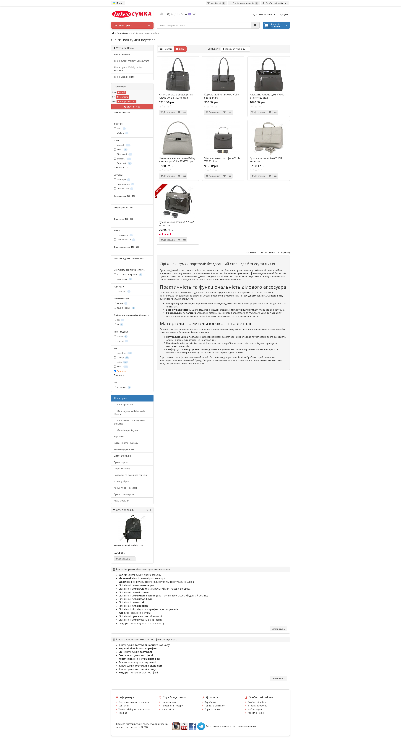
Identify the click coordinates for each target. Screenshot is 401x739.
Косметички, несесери (126, 487)
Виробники (210, 702)
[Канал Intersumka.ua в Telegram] (201, 725)
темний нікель (125, 308)
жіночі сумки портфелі (138, 672)
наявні (121, 336)
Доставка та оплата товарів (133, 702)
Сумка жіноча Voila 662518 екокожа (266, 160)
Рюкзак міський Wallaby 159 (128, 545)
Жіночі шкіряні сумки (124, 76)
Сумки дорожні (122, 462)
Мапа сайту (167, 709)
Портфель (123, 97)
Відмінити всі (133, 106)
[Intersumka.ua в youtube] (184, 725)
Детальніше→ (278, 629)
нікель (121, 303)
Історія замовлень (257, 705)
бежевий (123, 158)
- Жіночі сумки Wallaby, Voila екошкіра (129, 422)
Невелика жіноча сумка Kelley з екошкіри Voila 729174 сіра (177, 160)
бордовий (124, 163)
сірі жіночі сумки (135, 612)
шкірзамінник (125, 184)
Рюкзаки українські (124, 449)
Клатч (122, 366)
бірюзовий (124, 154)
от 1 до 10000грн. (127, 101)
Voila (121, 128)
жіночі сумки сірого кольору (140, 575)
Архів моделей (121, 500)
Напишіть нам (168, 702)
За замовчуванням (235, 48)
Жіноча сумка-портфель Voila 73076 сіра (222, 160)
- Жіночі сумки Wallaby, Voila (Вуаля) (129, 412)
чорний (123, 145)
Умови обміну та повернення (134, 709)
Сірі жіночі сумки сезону (140, 619)
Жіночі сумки (123, 33)
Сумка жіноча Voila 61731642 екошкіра (176, 223)
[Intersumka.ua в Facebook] (193, 725)
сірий (122, 92)
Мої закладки (254, 709)
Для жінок (123, 387)
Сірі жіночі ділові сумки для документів (149, 609)
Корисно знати (212, 709)
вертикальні (124, 235)
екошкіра (123, 179)
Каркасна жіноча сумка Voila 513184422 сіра (267, 96)
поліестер (123, 291)
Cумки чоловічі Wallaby (126, 442)
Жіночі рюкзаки (122, 54)
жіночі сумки (138, 648)
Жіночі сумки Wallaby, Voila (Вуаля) (132, 60)
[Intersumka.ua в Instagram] (176, 725)
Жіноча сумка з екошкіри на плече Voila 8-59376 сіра (176, 96)
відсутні (122, 341)
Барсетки (119, 436)
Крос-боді (124, 353)
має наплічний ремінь (129, 274)
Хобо (122, 362)
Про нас (122, 712)
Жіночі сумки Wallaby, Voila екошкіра (128, 69)
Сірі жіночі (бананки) (140, 616)
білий (121, 149)
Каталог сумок (123, 25)
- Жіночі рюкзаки (123, 404)
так (120, 320)
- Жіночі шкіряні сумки (126, 430)
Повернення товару (172, 705)
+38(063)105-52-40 (176, 14)
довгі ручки (124, 279)
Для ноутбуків (121, 481)
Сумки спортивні (122, 455)
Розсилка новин (255, 712)
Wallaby (122, 133)
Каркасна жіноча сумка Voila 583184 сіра (221, 96)
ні (119, 324)
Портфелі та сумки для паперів (130, 474)
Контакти (123, 705)
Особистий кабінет (257, 702)
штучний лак (124, 188)
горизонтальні (125, 239)
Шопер (122, 357)
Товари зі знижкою (214, 705)
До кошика (124, 558)
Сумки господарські (124, 494)
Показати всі (120, 167)
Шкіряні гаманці (122, 468)
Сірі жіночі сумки (136, 585)
